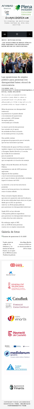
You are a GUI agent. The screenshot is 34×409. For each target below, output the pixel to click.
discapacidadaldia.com (17, 18)
